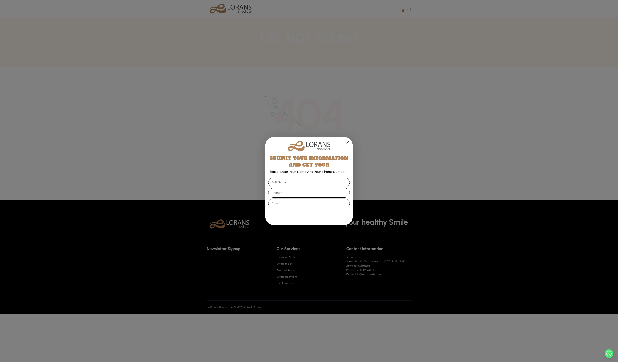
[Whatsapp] (609, 353)
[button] (348, 142)
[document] (309, 181)
